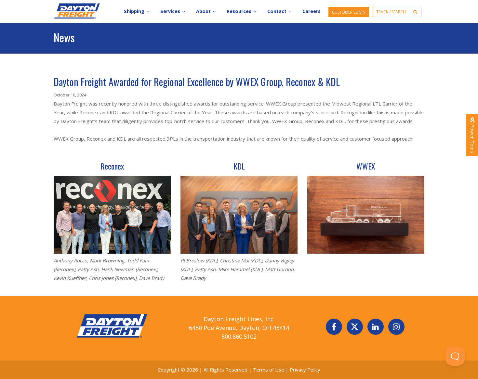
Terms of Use (269, 369)
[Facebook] (334, 327)
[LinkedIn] (375, 327)
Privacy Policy (305, 369)
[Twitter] (355, 327)
